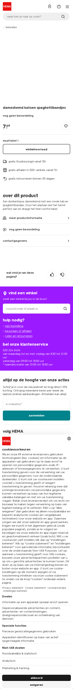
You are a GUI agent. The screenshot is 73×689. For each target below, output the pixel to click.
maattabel (10, 140)
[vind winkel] (65, 308)
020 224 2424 (11, 350)
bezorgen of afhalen (18, 331)
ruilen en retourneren (19, 336)
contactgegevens (15, 240)
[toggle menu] (67, 6)
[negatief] (62, 274)
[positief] (52, 274)
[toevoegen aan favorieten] (66, 126)
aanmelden (36, 415)
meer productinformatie (25, 218)
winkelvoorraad (36, 149)
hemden (11, 27)
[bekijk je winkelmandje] (59, 6)
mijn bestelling (14, 326)
